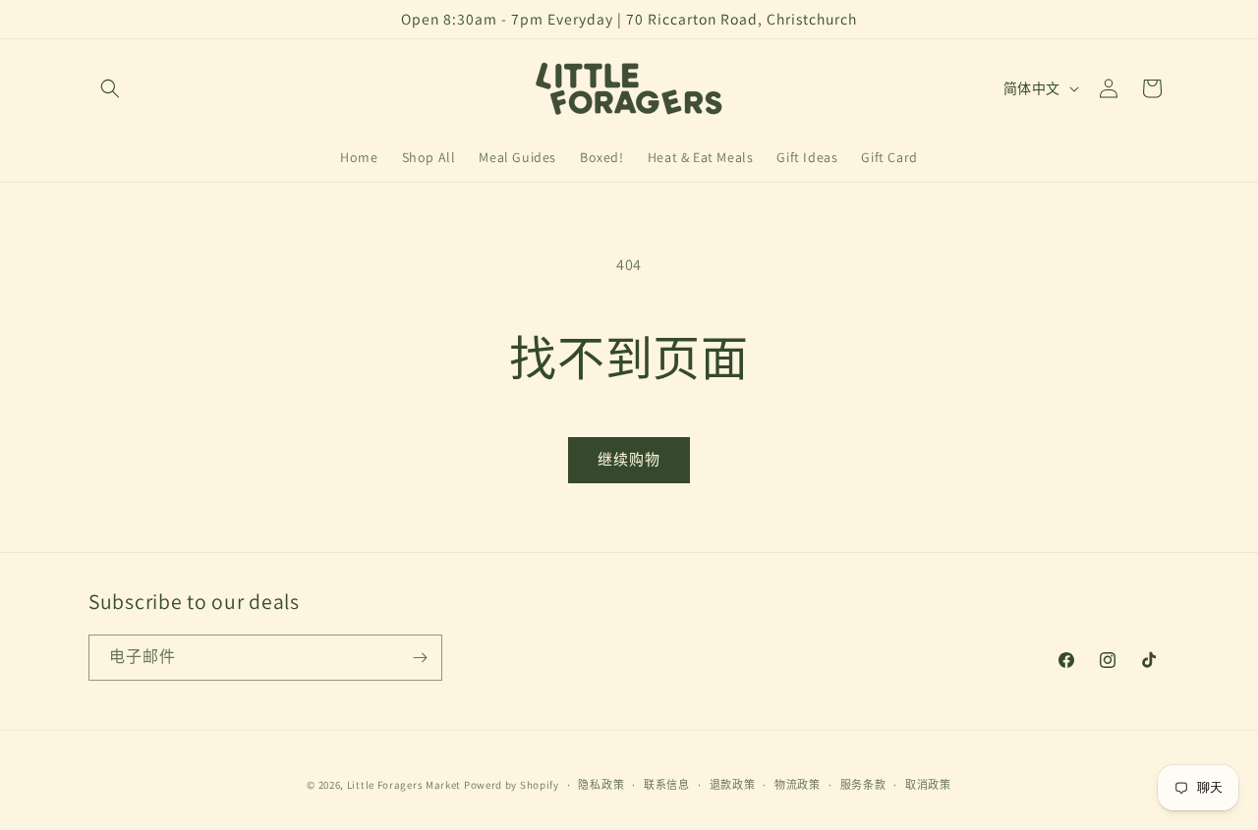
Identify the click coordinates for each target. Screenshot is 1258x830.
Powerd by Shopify (511, 785)
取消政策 (928, 785)
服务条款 (863, 785)
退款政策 (733, 785)
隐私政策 (601, 785)
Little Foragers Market (404, 785)
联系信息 (667, 785)
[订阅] (419, 658)
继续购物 (629, 459)
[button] (110, 88)
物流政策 (797, 785)
